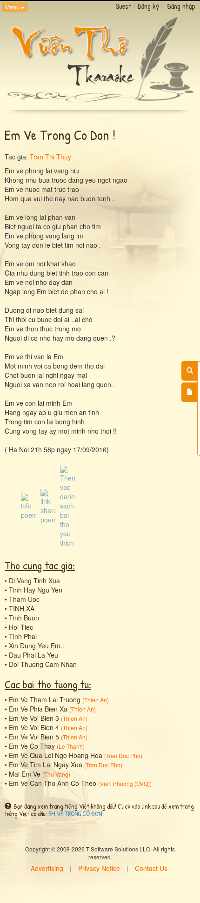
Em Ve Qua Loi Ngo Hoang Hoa (55, 755)
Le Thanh (71, 746)
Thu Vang (56, 774)
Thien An (95, 700)
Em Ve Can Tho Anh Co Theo (52, 783)
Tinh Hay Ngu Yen (35, 589)
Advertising (47, 868)
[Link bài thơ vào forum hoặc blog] (47, 505)
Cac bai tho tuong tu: (48, 684)
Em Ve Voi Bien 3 (34, 718)
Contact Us (151, 868)
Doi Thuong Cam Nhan (43, 664)
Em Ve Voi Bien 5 (34, 736)
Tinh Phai (23, 636)
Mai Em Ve (24, 773)
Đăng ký (148, 6)
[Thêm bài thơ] (189, 392)
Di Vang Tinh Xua (34, 580)
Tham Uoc (24, 599)
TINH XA (21, 608)
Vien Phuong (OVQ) (125, 783)
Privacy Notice (99, 868)
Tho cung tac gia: (40, 565)
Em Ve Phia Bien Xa (38, 708)
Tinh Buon (24, 617)
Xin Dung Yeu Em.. (36, 645)
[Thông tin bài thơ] (28, 505)
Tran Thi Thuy (50, 156)
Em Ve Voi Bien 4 (34, 727)
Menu (13, 7)
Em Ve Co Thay (32, 746)
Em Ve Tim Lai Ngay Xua (45, 764)
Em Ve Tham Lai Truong (44, 699)
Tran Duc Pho (123, 755)
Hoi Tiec (21, 627)
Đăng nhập (181, 6)
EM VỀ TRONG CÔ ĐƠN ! (76, 813)
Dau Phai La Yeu (33, 654)
